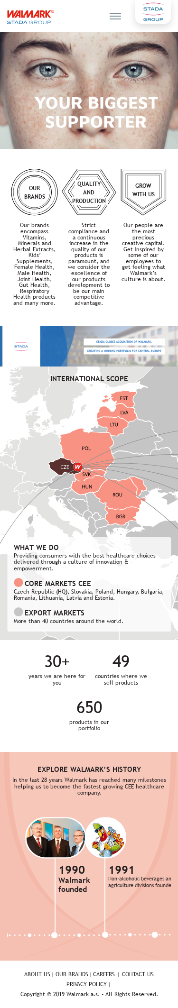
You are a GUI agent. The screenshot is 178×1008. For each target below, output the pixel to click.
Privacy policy (86, 984)
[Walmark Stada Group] (31, 17)
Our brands (72, 974)
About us (37, 974)
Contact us (138, 974)
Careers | (106, 974)
